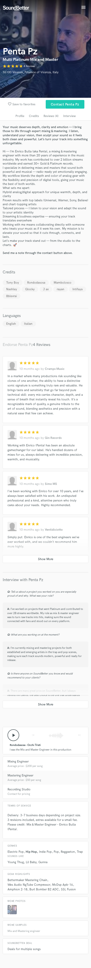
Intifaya (77, 289)
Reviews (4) (51, 116)
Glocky (30, 289)
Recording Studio (19, 789)
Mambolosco (62, 282)
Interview (69, 116)
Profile (19, 116)
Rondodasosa (36, 282)
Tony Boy (12, 282)
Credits (34, 116)
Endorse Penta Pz (18, 344)
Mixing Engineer (18, 761)
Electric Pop (16, 852)
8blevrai (11, 296)
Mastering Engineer (20, 775)
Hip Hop (31, 852)
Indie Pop (45, 852)
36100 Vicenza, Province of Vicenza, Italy (31, 72)
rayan (60, 289)
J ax (46, 289)
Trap (80, 852)
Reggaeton (68, 852)
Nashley (11, 289)
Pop (56, 852)
